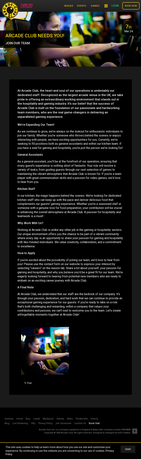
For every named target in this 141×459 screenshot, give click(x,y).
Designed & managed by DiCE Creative (111, 433)
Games (95, 5)
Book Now (131, 6)
